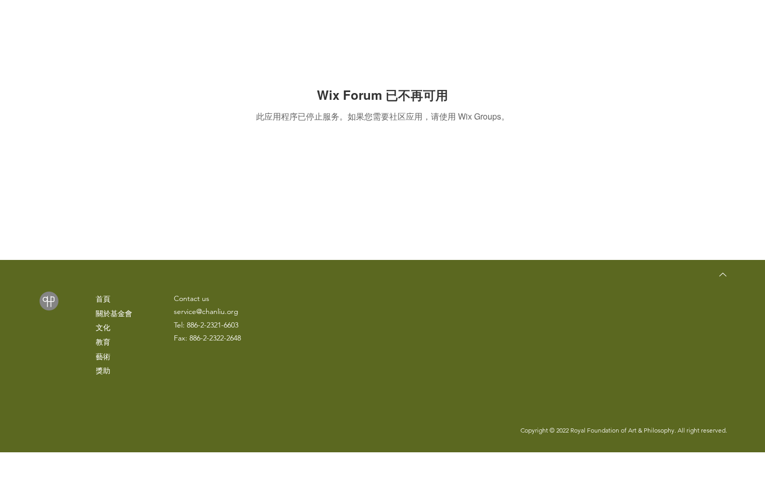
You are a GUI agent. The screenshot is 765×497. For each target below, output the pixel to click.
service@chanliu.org (206, 311)
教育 (103, 342)
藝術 (103, 356)
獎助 (103, 370)
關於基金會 (114, 313)
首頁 (103, 299)
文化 (103, 327)
